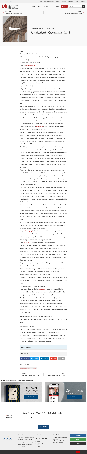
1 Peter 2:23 (26, 231)
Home (34, 6)
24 (31, 231)
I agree (77, 451)
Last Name (58, 418)
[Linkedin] (43, 438)
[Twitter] (40, 438)
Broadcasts (64, 1)
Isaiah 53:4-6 (27, 242)
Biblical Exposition (25, 368)
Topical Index (47, 6)
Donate (64, 6)
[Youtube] (46, 438)
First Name (33, 418)
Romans (34, 368)
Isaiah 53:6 (42, 289)
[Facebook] (36, 438)
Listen (40, 6)
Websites (57, 1)
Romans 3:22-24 (30, 65)
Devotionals (70, 1)
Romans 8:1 (39, 126)
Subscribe (56, 6)
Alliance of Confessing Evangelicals (46, 1)
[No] (85, 452)
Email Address (9, 417)
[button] (25, 358)
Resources (83, 1)
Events (77, 1)
